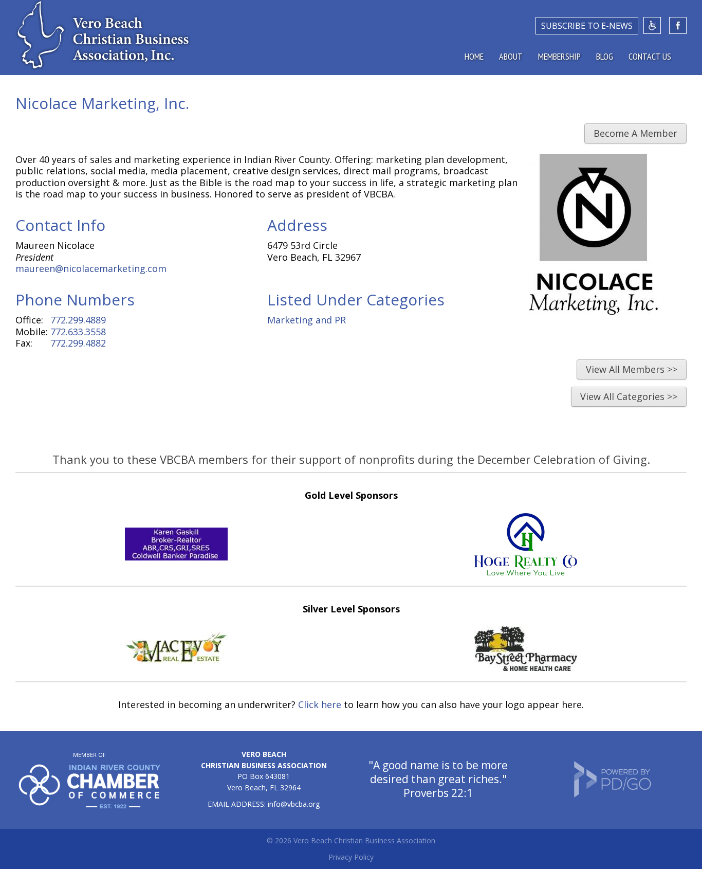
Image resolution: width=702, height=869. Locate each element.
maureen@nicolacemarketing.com (91, 268)
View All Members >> (631, 369)
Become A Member (635, 133)
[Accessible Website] (652, 25)
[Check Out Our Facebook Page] (678, 25)
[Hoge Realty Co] (525, 572)
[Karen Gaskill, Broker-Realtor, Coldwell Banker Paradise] (176, 557)
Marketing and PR (306, 320)
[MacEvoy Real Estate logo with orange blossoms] (176, 663)
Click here (319, 704)
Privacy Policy (351, 857)
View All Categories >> (628, 396)
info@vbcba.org (294, 804)
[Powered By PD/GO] (612, 795)
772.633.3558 (78, 331)
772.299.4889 (78, 320)
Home (474, 56)
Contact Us (650, 56)
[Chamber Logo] (89, 805)
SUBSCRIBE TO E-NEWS (587, 25)
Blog (604, 56)
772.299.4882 (78, 343)
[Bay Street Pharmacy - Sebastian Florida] (525, 667)
